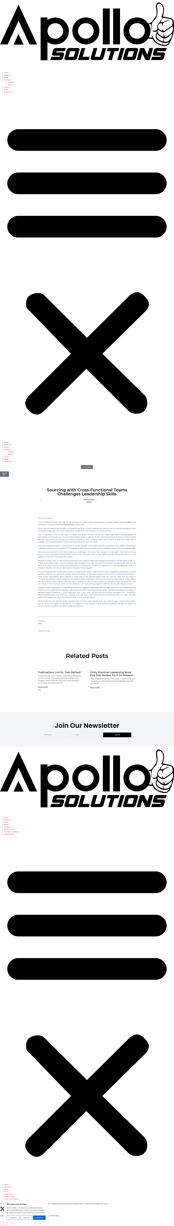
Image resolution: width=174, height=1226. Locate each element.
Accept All (39, 1217)
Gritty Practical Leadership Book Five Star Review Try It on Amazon (111, 674)
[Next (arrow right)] (5, 1225)
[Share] (5, 1222)
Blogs (6, 89)
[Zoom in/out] (13, 1222)
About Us (7, 75)
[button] (87, 267)
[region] (26, 1211)
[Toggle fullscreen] (9, 1222)
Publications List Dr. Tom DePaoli (59, 672)
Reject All (26, 1217)
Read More (43, 687)
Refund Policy (9, 834)
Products (7, 80)
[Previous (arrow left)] (1, 1225)
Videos (6, 87)
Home (6, 73)
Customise (13, 1217)
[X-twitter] (2, 1208)
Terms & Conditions (11, 832)
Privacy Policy (9, 829)
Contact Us (8, 92)
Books (6, 77)
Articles (11, 82)
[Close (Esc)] (1, 1222)
